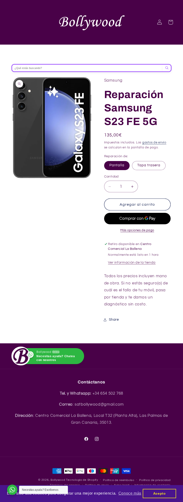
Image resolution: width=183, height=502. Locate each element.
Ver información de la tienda (132, 262)
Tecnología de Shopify (82, 480)
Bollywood (58, 480)
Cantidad (111, 176)
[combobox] (87, 68)
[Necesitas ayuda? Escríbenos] (12, 490)
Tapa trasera (149, 165)
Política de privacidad (154, 480)
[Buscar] (167, 68)
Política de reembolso (118, 480)
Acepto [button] (159, 493)
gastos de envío (154, 142)
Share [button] (114, 319)
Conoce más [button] (129, 493)
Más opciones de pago (137, 230)
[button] (170, 22)
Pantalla (116, 165)
